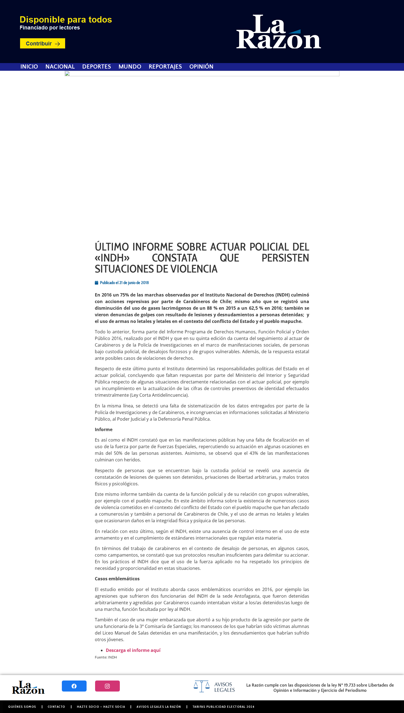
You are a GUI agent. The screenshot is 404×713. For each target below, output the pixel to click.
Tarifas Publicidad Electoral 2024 (224, 706)
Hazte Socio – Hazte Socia (101, 706)
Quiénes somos (22, 706)
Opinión (201, 67)
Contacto (56, 706)
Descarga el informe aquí (133, 650)
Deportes (96, 67)
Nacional (60, 67)
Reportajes (165, 67)
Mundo (129, 67)
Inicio (29, 67)
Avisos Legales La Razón (159, 706)
